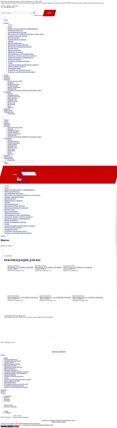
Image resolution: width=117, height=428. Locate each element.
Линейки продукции (14, 84)
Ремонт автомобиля (10, 374)
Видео (9, 105)
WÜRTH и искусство (14, 96)
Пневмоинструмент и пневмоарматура (15, 373)
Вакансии (10, 107)
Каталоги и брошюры (10, 406)
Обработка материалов (10, 370)
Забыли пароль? (21, 176)
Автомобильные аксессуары (12, 361)
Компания (4, 390)
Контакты (7, 109)
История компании (13, 95)
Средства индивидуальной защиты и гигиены (17, 379)
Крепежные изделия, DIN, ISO (13, 367)
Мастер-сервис (8, 405)
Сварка (6, 378)
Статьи (6, 411)
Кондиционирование (10, 365)
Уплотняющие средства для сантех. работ (16, 384)
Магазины (7, 78)
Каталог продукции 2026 (15, 81)
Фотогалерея (11, 104)
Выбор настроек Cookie (58, 422)
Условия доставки (13, 85)
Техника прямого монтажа (12, 381)
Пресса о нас (11, 102)
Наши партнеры (12, 98)
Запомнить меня (24, 178)
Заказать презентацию (14, 87)
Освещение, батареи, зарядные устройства (16, 371)
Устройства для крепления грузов (14, 385)
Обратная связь (12, 89)
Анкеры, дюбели (9, 362)
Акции (6, 75)
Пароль (19, 174)
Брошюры (10, 82)
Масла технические (10, 368)
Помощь (3, 393)
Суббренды (7, 412)
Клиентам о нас (12, 99)
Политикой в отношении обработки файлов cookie (38, 425)
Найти (6, 163)
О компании (7, 92)
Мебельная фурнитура (10, 359)
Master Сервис (8, 110)
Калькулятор (11, 113)
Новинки (7, 76)
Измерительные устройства (12, 364)
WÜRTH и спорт (12, 101)
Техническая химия (10, 382)
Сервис (3, 391)
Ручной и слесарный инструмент (13, 376)
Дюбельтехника (8, 112)
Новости (10, 93)
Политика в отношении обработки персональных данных (24, 90)
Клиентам (7, 79)
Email (19, 172)
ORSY (6, 358)
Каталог (6, 23)
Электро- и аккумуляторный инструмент (16, 387)
